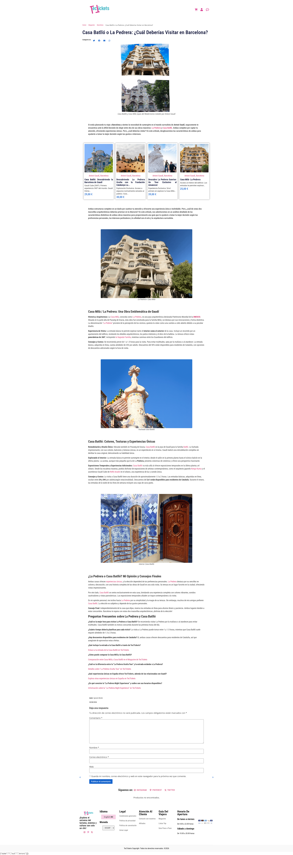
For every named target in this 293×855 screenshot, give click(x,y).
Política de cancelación (128, 825)
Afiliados (142, 823)
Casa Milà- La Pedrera (190, 179)
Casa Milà (115, 317)
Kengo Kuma (196, 468)
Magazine (162, 819)
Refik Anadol (115, 472)
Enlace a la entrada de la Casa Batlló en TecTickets (108, 650)
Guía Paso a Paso (165, 828)
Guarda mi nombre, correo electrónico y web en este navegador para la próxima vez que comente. (138, 776)
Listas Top (162, 823)
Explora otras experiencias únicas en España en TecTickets (111, 678)
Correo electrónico (99, 757)
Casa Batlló (167, 128)
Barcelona (104, 175)
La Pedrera (156, 128)
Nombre (94, 748)
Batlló (185, 447)
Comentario (95, 718)
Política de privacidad (127, 821)
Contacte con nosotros (147, 819)
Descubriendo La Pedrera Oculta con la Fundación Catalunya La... (130, 182)
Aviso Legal (123, 830)
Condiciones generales (127, 816)
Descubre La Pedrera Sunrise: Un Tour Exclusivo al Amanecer (162, 182)
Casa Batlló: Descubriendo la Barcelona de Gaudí (98, 181)
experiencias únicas (114, 581)
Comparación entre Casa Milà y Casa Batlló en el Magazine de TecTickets (117, 659)
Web (91, 767)
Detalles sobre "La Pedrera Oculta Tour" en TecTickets (109, 669)
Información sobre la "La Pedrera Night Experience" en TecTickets (114, 688)
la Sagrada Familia (123, 337)
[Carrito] (196, 9)
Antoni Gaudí (94, 175)
